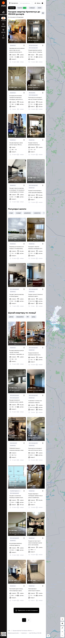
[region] (55, 319)
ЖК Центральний (33, 45)
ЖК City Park (32, 92)
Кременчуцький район (13, 633)
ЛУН (9, 630)
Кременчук (13, 45)
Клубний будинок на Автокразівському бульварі (15, 490)
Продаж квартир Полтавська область (22, 630)
